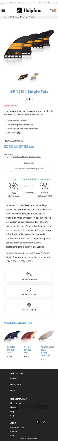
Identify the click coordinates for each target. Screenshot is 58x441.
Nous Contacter (17, 427)
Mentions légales (17, 403)
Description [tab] (29, 163)
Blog (12, 415)
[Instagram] (43, 422)
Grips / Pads (15, 384)
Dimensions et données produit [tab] (29, 168)
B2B (12, 435)
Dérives (13, 378)
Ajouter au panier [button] (11, 361)
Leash (12, 390)
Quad (31, 157)
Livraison (14, 407)
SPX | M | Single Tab (11, 350)
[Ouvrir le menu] (3, 10)
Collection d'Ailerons (20, 157)
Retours (13, 431)
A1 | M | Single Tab (27, 350)
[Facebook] (38, 422)
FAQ (12, 411)
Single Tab (37, 157)
